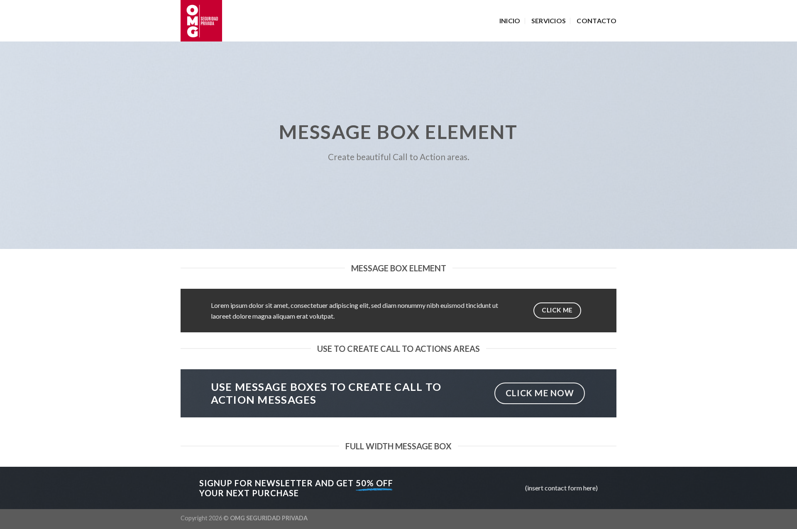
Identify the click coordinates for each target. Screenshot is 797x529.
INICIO (510, 20)
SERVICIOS (548, 20)
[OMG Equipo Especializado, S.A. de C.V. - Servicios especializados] (222, 20)
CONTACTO (596, 20)
